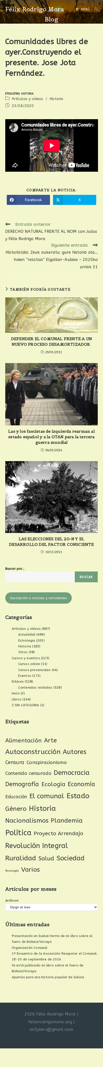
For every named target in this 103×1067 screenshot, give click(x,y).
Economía (81, 784)
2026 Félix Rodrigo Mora (50, 1013)
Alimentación (23, 740)
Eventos (24, 676)
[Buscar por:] (94, 9)
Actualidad (27, 634)
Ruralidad (20, 858)
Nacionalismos (27, 820)
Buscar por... (15, 568)
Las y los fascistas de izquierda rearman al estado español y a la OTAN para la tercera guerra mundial (51, 437)
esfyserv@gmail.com (51, 1029)
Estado (78, 796)
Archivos (12, 900)
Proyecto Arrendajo (58, 833)
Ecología (54, 784)
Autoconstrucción (32, 752)
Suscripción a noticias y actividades (38, 598)
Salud (46, 858)
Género (15, 809)
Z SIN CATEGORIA (25, 705)
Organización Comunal (30, 948)
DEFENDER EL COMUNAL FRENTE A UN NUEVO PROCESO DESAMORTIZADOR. (51, 341)
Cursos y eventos (26, 658)
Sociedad (70, 858)
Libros (17, 699)
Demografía (22, 784)
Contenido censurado (28, 773)
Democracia (72, 773)
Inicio (16, 693)
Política (18, 832)
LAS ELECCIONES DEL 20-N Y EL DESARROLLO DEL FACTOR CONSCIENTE (51, 541)
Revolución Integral (36, 846)
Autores (74, 752)
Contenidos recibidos (35, 687)
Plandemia (66, 820)
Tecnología (12, 870)
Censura (14, 762)
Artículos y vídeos (27, 99)
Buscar (86, 577)
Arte (50, 740)
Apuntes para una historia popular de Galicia (48, 977)
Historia (27, 93)
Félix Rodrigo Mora (34, 9)
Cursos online (29, 664)
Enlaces (18, 681)
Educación (16, 796)
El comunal (47, 796)
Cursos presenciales (34, 670)
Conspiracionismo (46, 762)
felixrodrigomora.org (50, 1021)
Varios (30, 869)
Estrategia (26, 640)
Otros (23, 652)
